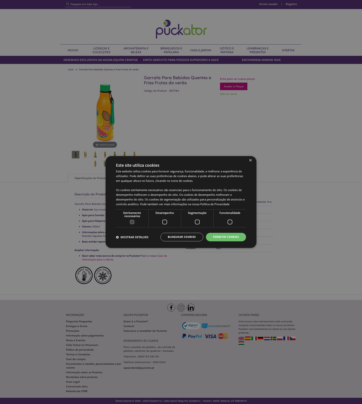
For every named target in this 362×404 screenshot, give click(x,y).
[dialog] (181, 202)
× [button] (250, 160)
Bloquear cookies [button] (182, 237)
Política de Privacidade (214, 204)
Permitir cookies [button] (226, 237)
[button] (132, 237)
